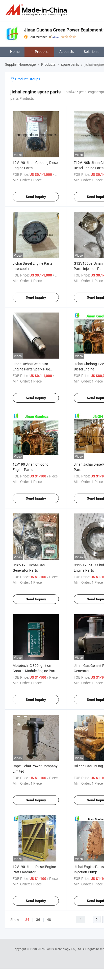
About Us (66, 51)
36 (38, 919)
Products (42, 51)
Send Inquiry (36, 197)
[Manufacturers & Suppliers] (37, 10)
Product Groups (27, 79)
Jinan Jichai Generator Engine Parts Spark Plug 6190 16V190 (31, 369)
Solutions (91, 51)
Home (14, 51)
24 (27, 920)
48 (49, 919)
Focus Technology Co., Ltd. (64, 949)
